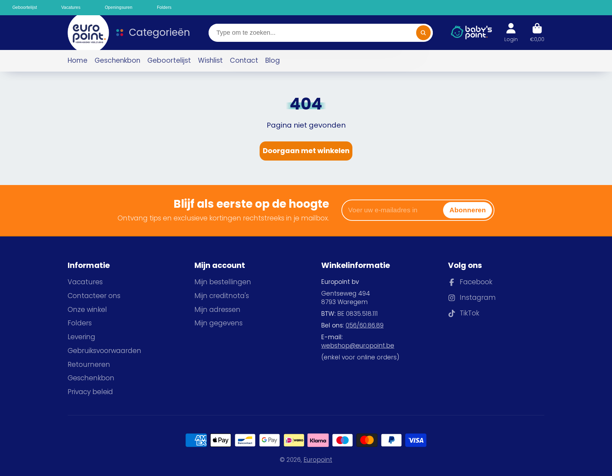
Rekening (511, 32)
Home (77, 60)
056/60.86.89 (365, 325)
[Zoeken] (423, 33)
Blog (272, 60)
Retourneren (89, 364)
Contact (244, 60)
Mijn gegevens (218, 323)
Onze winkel (87, 309)
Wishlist (210, 60)
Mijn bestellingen (222, 282)
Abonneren (467, 210)
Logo (85, 32)
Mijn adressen (217, 309)
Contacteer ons (94, 296)
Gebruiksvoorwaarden (104, 350)
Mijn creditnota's (221, 296)
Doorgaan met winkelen (306, 151)
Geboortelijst (169, 60)
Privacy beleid (90, 392)
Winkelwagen (537, 32)
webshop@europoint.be (357, 345)
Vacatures (85, 282)
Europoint (318, 459)
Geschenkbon (117, 60)
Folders (80, 323)
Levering (81, 337)
